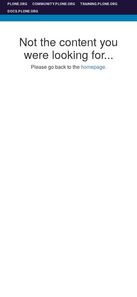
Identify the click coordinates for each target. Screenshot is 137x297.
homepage (93, 66)
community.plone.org (53, 4)
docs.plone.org (22, 11)
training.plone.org (98, 4)
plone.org (17, 4)
